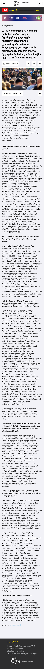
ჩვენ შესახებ (12, 642)
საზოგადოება (8, 26)
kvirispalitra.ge (15, 625)
